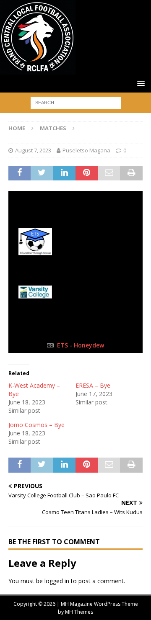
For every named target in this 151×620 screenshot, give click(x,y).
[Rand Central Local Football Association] (38, 70)
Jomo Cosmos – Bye (36, 425)
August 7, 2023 (33, 150)
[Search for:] (76, 102)
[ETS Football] (75, 241)
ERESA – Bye (93, 385)
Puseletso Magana (86, 150)
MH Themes (79, 611)
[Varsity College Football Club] (75, 291)
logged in (56, 581)
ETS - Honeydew (80, 345)
